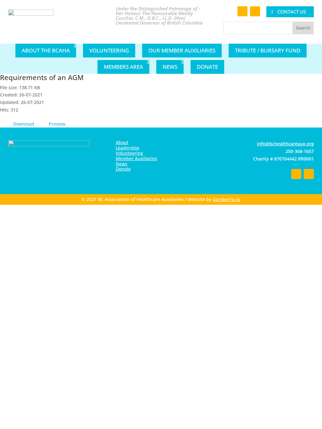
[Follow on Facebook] (242, 11)
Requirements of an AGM (42, 77)
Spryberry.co (227, 199)
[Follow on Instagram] (255, 11)
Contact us (291, 11)
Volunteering (109, 50)
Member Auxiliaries (136, 158)
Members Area (123, 66)
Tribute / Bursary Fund (267, 50)
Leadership (127, 148)
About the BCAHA (46, 50)
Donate (207, 66)
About (122, 142)
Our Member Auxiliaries (181, 50)
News (170, 66)
